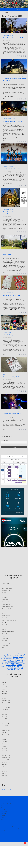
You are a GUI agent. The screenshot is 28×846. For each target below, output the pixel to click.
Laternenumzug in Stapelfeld (12, 413)
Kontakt (3, 815)
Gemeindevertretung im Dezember (13, 121)
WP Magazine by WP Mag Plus (20, 844)
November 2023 (6, 757)
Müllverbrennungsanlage (18, 76)
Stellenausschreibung (7, 631)
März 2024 (4, 748)
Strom (3, 633)
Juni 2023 (4, 769)
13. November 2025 (7, 337)
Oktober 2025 (5, 705)
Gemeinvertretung (7, 118)
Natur (3, 622)
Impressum (3, 833)
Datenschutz (4, 831)
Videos (2, 819)
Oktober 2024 (5, 732)
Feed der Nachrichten (6, 789)
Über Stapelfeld (5, 811)
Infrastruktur (6, 332)
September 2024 (6, 734)
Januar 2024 (5, 753)
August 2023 (5, 764)
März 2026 (4, 693)
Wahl (3, 647)
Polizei (3, 624)
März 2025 (4, 721)
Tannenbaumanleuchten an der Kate (14, 38)
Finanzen (4, 599)
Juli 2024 (4, 739)
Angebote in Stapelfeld (6, 803)
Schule (3, 627)
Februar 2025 (5, 723)
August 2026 (5, 682)
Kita (10, 332)
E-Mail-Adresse (4, 440)
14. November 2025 (7, 297)
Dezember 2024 (6, 727)
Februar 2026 (5, 696)
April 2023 (4, 773)
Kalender (14, 451)
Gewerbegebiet (6, 608)
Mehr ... (5, 56)
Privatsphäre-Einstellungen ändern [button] (9, 826)
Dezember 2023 (6, 755)
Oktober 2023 (5, 759)
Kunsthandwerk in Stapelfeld (11, 295)
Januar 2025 (5, 725)
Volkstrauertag (7, 254)
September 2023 (6, 762)
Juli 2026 (4, 684)
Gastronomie (5, 604)
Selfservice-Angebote (6, 805)
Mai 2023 (4, 771)
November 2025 (6, 702)
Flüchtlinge (5, 601)
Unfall (3, 640)
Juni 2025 (4, 714)
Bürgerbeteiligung (6, 588)
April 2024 (4, 746)
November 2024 (6, 730)
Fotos (2, 817)
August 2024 (5, 737)
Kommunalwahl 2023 (5, 801)
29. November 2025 (7, 40)
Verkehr (4, 645)
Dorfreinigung (5, 590)
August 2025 (5, 709)
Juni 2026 (4, 686)
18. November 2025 (7, 216)
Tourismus (4, 638)
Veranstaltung (9, 35)
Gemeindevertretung (17, 658)
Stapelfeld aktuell (9, 3)
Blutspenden (5, 585)
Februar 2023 (5, 778)
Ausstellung (5, 583)
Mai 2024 (4, 743)
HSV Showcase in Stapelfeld (11, 168)
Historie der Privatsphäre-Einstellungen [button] (10, 828)
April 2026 (4, 691)
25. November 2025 (7, 171)
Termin (13, 118)
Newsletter (3, 809)
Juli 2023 (4, 766)
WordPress (9, 844)
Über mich (3, 813)
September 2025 (6, 707)
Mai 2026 (4, 689)
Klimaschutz (5, 615)
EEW (4, 76)
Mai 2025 (4, 716)
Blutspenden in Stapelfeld (11, 377)
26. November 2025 (7, 123)
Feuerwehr (5, 411)
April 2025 (4, 718)
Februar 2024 (5, 750)
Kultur (4, 35)
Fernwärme (8, 76)
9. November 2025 (7, 416)
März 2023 (4, 775)
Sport (4, 166)
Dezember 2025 (6, 700)
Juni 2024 (4, 741)
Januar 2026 (5, 698)
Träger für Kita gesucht (10, 334)
